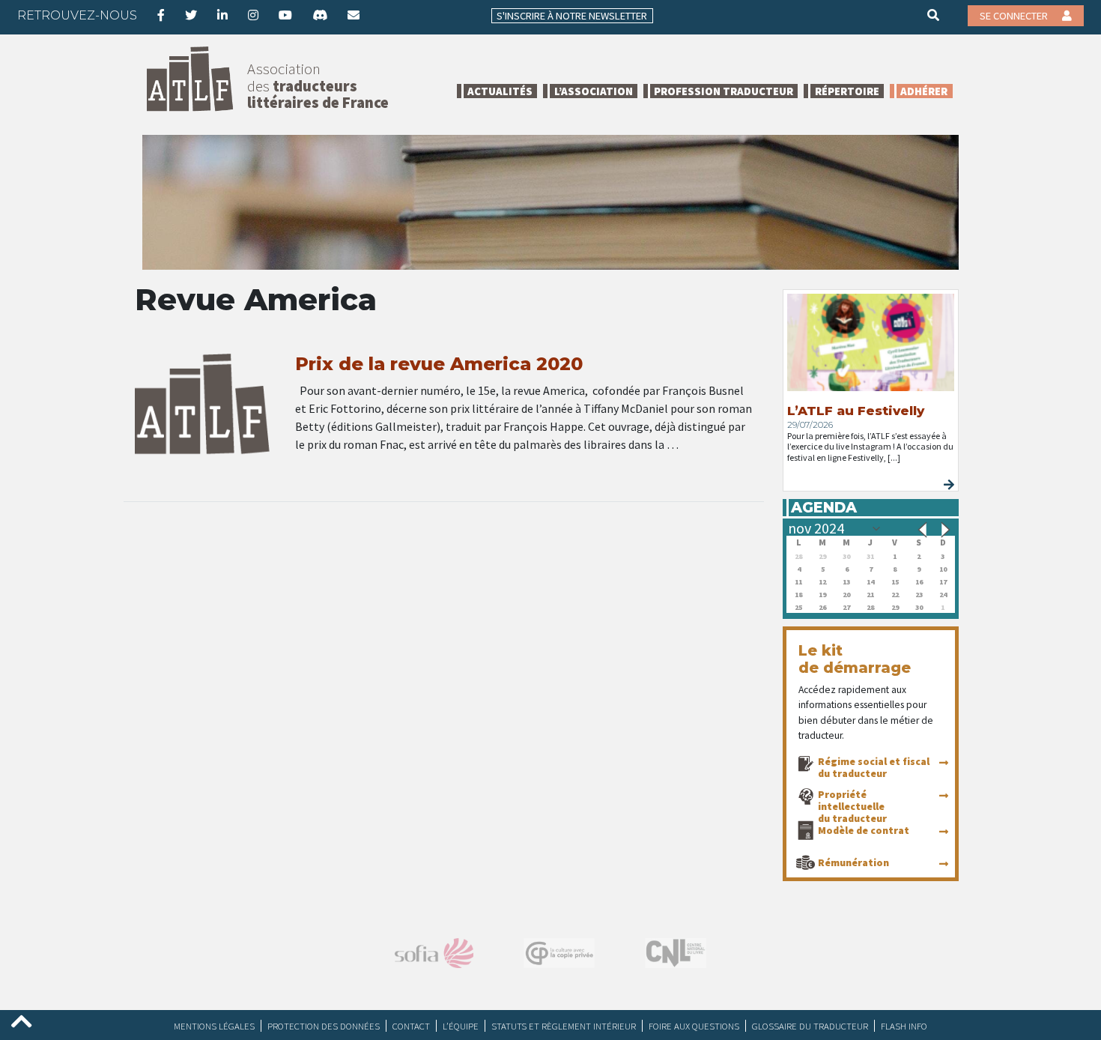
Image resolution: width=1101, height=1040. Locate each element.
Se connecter (1015, 15)
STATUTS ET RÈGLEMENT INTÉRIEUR (563, 1026)
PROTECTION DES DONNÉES (323, 1026)
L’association (593, 91)
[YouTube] (285, 14)
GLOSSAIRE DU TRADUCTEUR (810, 1026)
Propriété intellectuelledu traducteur (852, 806)
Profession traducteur (723, 91)
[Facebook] (161, 14)
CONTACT (411, 1026)
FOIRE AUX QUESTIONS (694, 1026)
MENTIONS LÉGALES (214, 1026)
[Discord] (319, 14)
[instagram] (253, 14)
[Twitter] (191, 14)
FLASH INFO (904, 1026)
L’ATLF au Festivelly (855, 410)
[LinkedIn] (222, 14)
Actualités (500, 91)
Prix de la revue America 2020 (439, 364)
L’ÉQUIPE (461, 1026)
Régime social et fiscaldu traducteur (873, 767)
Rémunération (853, 862)
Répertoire (847, 91)
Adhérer (923, 91)
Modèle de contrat (863, 830)
